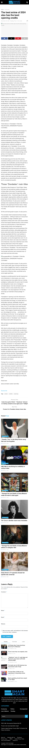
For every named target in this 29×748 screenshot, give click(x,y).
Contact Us (15, 740)
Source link (4, 391)
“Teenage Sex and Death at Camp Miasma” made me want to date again (14, 494)
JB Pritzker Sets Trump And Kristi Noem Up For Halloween (16, 645)
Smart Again (10, 743)
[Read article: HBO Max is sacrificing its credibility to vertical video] (14, 455)
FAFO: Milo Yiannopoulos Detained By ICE (11, 723)
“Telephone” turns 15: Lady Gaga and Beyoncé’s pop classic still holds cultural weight (17, 659)
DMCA (11, 739)
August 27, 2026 (5, 470)
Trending (13, 711)
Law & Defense (5, 711)
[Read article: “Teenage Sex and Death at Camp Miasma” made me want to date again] (14, 482)
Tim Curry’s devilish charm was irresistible (14, 520)
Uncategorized (23, 709)
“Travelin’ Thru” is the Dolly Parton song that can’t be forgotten (13, 440)
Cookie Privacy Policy (19, 739)
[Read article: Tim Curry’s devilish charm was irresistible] (14, 509)
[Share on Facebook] (4, 38)
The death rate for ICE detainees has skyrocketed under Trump (17, 665)
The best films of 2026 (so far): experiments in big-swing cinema (16, 672)
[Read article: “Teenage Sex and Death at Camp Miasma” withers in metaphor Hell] (14, 534)
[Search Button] (27, 2)
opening (16, 393)
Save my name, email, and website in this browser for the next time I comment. (15, 631)
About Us (3, 737)
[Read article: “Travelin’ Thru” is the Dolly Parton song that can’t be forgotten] (14, 428)
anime (6, 393)
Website (3, 624)
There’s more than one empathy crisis (17, 651)
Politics (12, 709)
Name (3, 610)
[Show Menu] (2, 2)
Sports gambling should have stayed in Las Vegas (17, 678)
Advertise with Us (11, 737)
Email (3, 617)
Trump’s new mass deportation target (10, 726)
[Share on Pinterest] (18, 38)
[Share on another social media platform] (25, 38)
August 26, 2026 (5, 522)
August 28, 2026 (5, 443)
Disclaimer (19, 737)
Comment (4, 592)
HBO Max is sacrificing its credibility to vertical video (13, 467)
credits (10, 393)
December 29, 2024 (5, 21)
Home (2, 9)
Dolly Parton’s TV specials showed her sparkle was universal (13, 573)
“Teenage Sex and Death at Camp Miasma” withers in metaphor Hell (14, 546)
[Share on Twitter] (11, 38)
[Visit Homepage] (14, 2)
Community (7, 9)
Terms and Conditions (5, 740)
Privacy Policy (4, 739)
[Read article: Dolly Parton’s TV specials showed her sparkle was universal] (14, 561)
